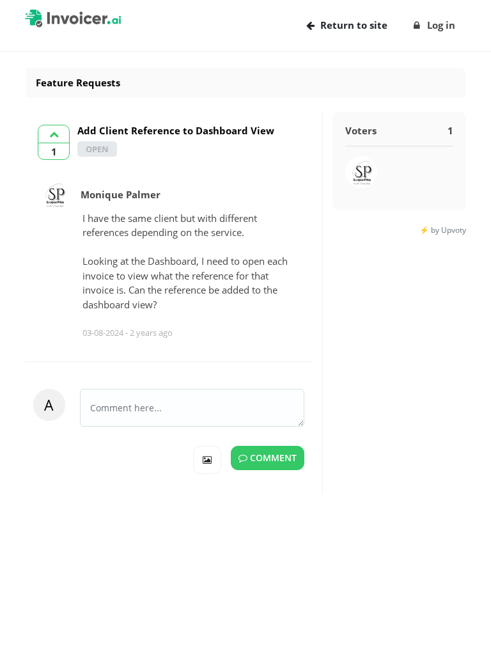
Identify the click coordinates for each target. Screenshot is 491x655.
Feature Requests (78, 82)
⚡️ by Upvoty (442, 230)
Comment (272, 458)
